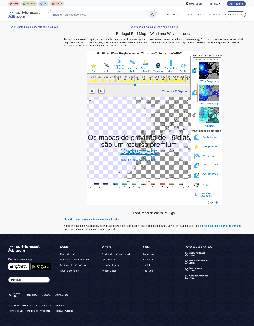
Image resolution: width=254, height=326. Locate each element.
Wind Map (210, 125)
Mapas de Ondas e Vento (74, 259)
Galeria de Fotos (69, 270)
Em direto (183, 71)
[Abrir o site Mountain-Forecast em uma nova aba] (29, 3)
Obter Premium (236, 3)
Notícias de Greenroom (73, 265)
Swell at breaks (210, 137)
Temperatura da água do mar (119, 68)
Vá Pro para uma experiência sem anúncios (34, 26)
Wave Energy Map (209, 81)
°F (219, 202)
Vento (106, 71)
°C (211, 202)
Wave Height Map (209, 103)
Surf (93, 71)
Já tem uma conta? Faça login (139, 160)
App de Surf (108, 259)
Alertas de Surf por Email (116, 254)
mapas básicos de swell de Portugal (221, 225)
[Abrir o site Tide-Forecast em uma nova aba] (43, 3)
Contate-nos (62, 295)
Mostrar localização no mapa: (207, 55)
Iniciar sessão (235, 14)
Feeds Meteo (109, 270)
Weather (207, 184)
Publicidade (31, 295)
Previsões (172, 14)
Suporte (46, 295)
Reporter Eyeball (111, 265)
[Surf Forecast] (24, 14)
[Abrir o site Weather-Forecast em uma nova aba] (57, 3)
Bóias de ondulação (145, 69)
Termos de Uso (15, 310)
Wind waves (208, 156)
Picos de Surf (67, 254)
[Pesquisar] (152, 14)
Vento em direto (132, 69)
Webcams (158, 71)
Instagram (148, 259)
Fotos (201, 14)
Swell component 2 (210, 175)
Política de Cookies (63, 310)
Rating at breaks (210, 146)
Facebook (148, 254)
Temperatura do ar (171, 69)
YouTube (148, 270)
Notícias (188, 14)
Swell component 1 (210, 165)
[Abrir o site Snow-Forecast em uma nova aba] (14, 3)
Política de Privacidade (38, 310)
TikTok (147, 265)
